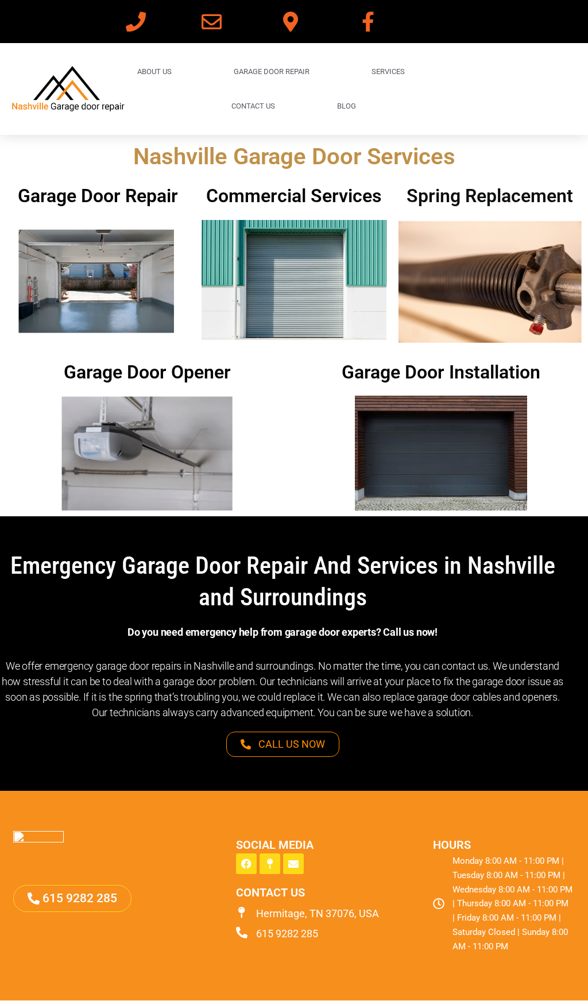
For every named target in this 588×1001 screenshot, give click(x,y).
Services (388, 71)
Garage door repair (272, 71)
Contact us (253, 106)
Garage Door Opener (147, 372)
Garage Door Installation (441, 372)
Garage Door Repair (98, 196)
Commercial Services (293, 196)
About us (154, 71)
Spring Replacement (490, 196)
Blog (346, 106)
